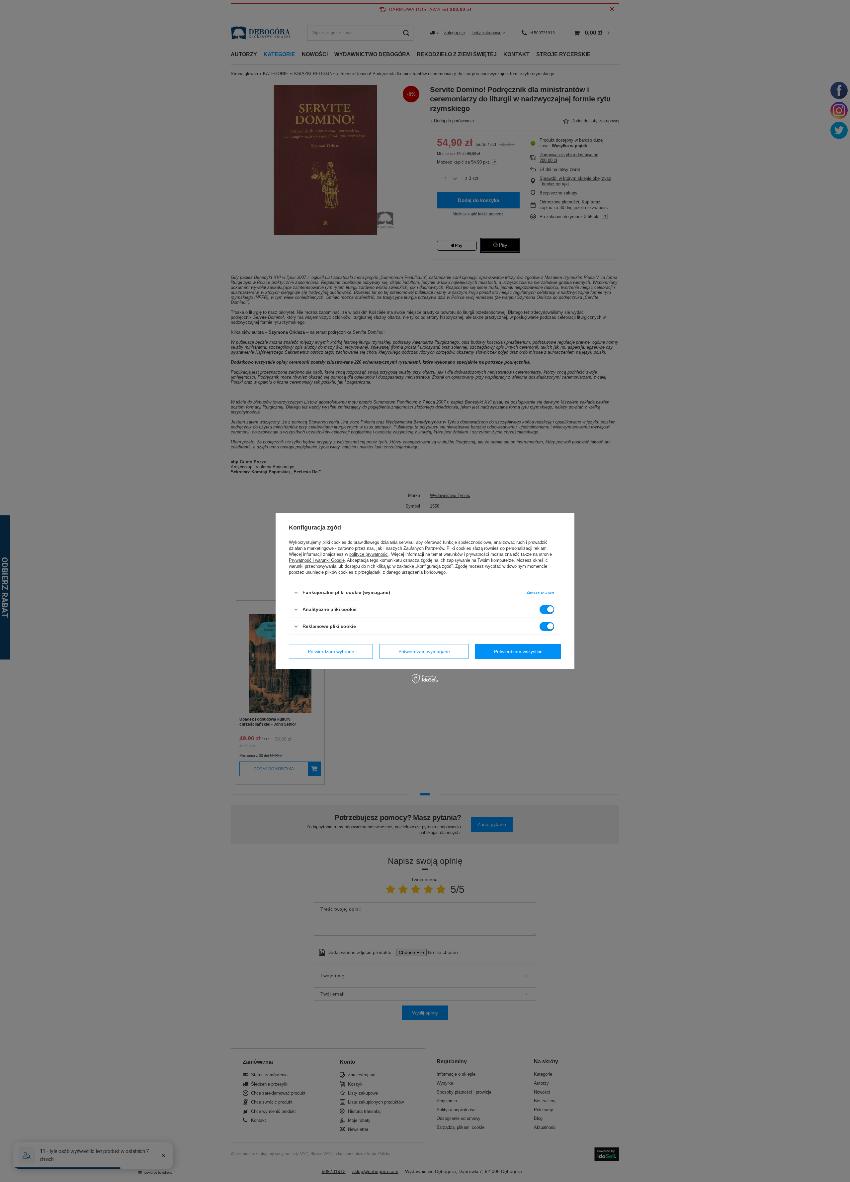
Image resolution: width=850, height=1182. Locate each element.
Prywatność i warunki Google (317, 560)
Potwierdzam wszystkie (518, 651)
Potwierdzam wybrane (331, 651)
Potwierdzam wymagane (424, 651)
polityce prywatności (368, 554)
